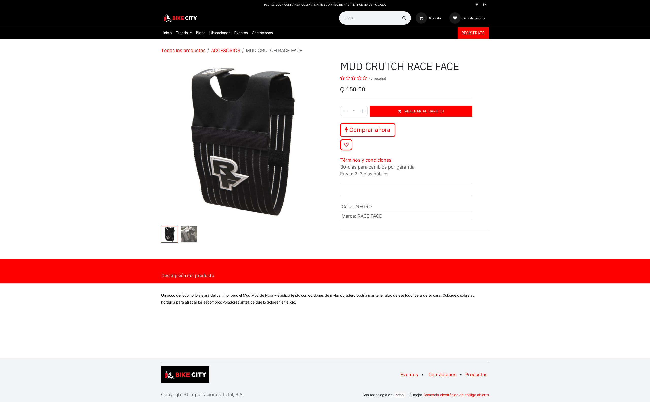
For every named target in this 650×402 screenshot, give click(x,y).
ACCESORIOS (225, 50)
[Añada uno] (362, 111)
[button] (169, 142)
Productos (476, 374)
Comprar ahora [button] (369, 129)
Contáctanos (442, 374)
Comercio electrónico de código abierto (456, 395)
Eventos (409, 374)
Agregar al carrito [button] (423, 111)
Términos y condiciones (365, 160)
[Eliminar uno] (345, 111)
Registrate (473, 33)
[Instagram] (485, 4)
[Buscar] (404, 18)
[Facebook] (476, 4)
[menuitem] (167, 33)
